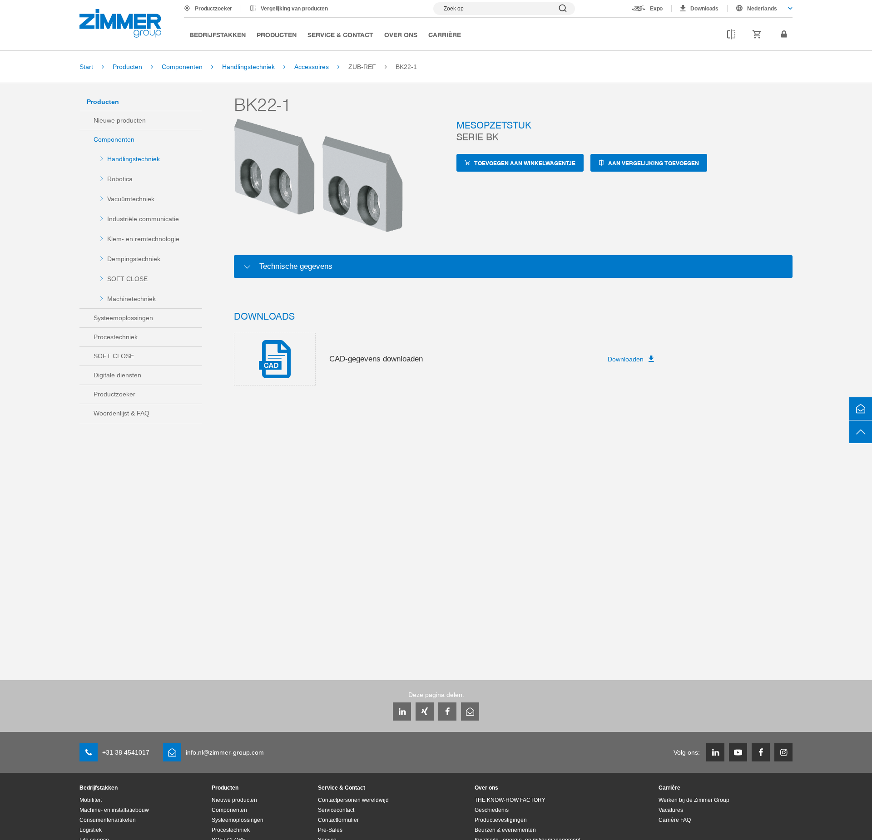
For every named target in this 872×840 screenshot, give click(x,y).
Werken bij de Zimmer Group (694, 800)
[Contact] (860, 408)
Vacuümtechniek (130, 199)
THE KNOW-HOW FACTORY (510, 800)
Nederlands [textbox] (762, 8)
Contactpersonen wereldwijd (353, 800)
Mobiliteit (90, 800)
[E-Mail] (470, 711)
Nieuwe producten (120, 120)
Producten (277, 34)
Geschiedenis (492, 810)
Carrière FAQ (675, 820)
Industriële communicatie (143, 218)
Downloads (704, 8)
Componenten (114, 139)
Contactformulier (338, 820)
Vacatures (671, 810)
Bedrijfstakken (217, 34)
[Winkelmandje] (757, 34)
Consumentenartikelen (107, 820)
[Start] (120, 23)
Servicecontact (336, 810)
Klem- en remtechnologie (143, 238)
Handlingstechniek (133, 159)
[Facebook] (447, 711)
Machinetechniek (131, 298)
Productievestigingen (501, 820)
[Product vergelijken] (731, 34)
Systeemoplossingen (123, 317)
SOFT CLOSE (127, 278)
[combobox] (760, 8)
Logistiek (90, 830)
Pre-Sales (330, 830)
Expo (656, 8)
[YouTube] (738, 752)
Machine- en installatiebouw (114, 810)
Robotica (120, 179)
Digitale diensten (117, 375)
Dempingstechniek (133, 258)
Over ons (400, 34)
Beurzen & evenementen (505, 830)
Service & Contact (340, 34)
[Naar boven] (860, 431)
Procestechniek (116, 337)
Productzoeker (213, 8)
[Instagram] (783, 752)
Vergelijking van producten (294, 8)
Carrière (444, 34)
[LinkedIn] (402, 711)
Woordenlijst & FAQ (121, 413)
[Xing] (425, 711)
